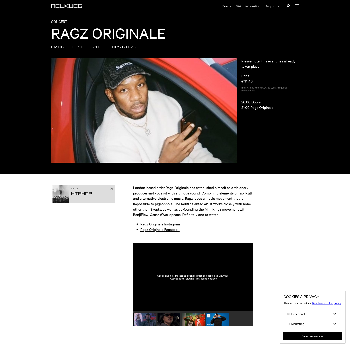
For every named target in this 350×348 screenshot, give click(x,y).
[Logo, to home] (66, 6)
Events (226, 6)
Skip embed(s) (235, 233)
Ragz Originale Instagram (160, 224)
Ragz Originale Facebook (160, 229)
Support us (272, 6)
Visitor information (248, 6)
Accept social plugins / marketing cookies (193, 278)
